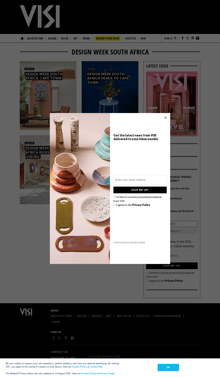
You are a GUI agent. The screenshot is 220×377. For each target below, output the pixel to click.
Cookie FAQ (96, 366)
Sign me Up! (140, 189)
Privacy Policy (88, 373)
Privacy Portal (106, 373)
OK (168, 367)
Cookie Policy (79, 366)
